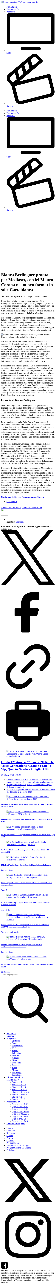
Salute (14, 1067)
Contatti (10, 1135)
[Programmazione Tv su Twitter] (28, 1206)
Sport (14, 1043)
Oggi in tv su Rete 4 (20, 1111)
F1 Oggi (15, 1048)
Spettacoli (20, 522)
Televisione (17, 1053)
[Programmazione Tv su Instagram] (28, 1261)
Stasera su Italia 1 (19, 1094)
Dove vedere (17, 1045)
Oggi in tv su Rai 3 (20, 1109)
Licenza (10, 1128)
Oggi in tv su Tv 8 (20, 1121)
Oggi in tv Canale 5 (20, 1114)
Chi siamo (11, 1131)
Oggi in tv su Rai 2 (20, 1106)
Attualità (15, 1058)
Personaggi (16, 1072)
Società (15, 1050)
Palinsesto (11, 12)
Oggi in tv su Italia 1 (20, 1116)
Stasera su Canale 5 (20, 1092)
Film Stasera (12, 7)
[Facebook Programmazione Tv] (4, 1268)
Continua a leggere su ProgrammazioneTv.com (22, 497)
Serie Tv (15, 1055)
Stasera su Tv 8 (18, 1099)
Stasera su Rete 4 (19, 1089)
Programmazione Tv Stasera (19, 1148)
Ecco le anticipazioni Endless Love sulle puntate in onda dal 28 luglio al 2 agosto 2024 (31, 790)
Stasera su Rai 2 (19, 1084)
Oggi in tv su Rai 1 (20, 1104)
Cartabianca (12, 501)
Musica (15, 1070)
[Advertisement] (28, 241)
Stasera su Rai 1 (19, 1082)
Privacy (10, 1138)
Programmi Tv (13, 9)
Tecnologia (16, 1075)
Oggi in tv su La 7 (20, 1119)
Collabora (11, 1150)
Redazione (11, 1133)
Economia (16, 1063)
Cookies (10, 1140)
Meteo (14, 1060)
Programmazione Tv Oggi (18, 1145)
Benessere (16, 1065)
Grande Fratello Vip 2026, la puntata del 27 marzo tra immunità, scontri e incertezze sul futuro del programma (30, 781)
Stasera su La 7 (18, 1097)
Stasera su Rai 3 (19, 1087)
